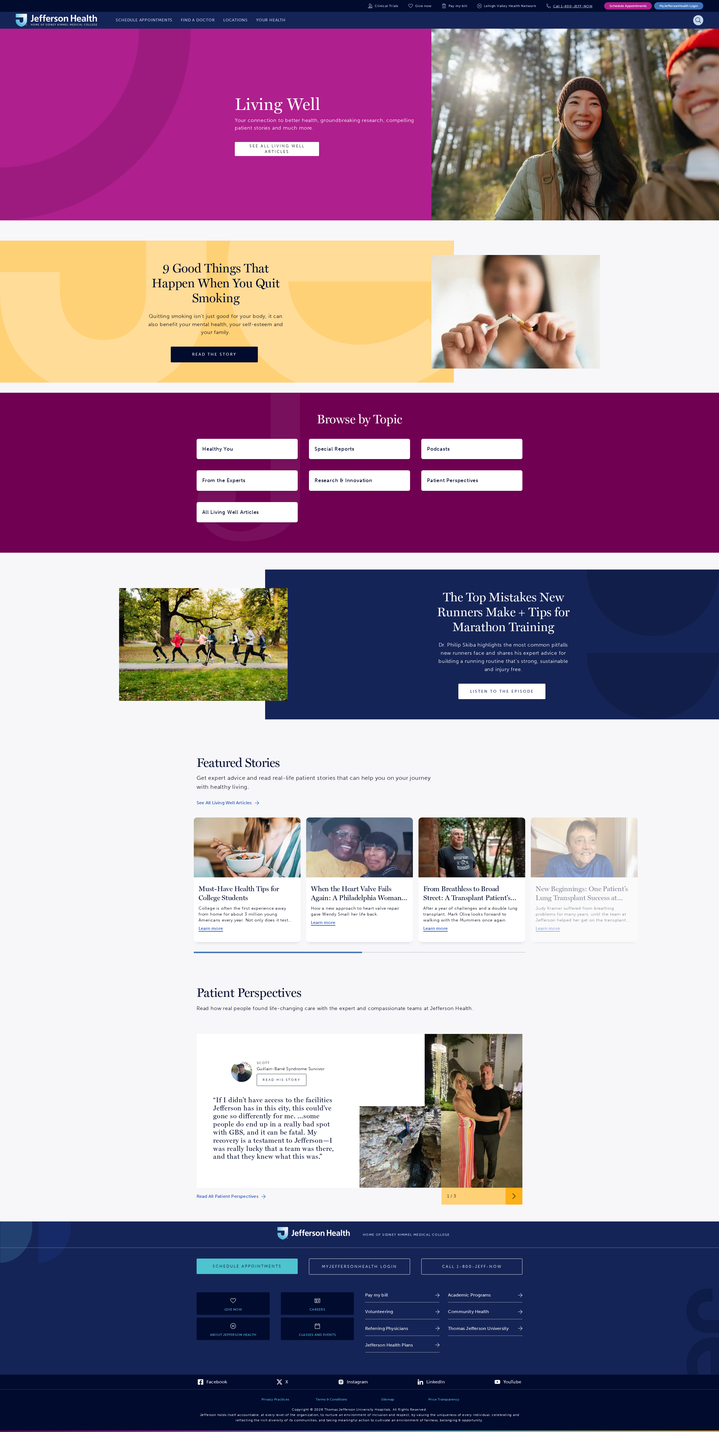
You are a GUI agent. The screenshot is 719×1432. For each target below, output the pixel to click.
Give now (423, 6)
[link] (228, 802)
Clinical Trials (386, 6)
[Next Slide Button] (514, 1196)
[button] (278, 952)
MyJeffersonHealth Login (678, 6)
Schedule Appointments (628, 6)
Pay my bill (458, 6)
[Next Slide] (532, 875)
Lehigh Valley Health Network (510, 6)
